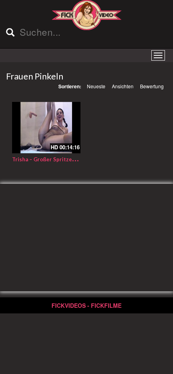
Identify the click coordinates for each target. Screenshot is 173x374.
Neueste (96, 86)
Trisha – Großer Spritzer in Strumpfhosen (65, 159)
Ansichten (123, 86)
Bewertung (152, 86)
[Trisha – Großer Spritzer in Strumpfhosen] (46, 127)
